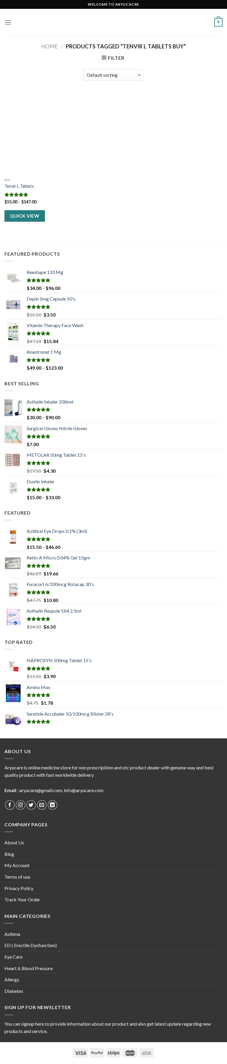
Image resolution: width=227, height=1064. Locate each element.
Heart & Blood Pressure (28, 968)
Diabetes (13, 991)
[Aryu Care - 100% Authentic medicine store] (113, 22)
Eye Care (13, 956)
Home (49, 46)
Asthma (12, 934)
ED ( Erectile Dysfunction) (30, 945)
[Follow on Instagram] (20, 805)
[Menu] (8, 22)
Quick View (24, 215)
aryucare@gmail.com (40, 790)
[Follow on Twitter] (31, 805)
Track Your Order (22, 899)
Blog (9, 854)
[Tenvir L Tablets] (38, 134)
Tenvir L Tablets (19, 186)
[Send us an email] (42, 805)
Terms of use (17, 876)
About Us (14, 842)
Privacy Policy (18, 888)
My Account (17, 865)
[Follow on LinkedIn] (52, 805)
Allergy (11, 979)
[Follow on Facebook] (10, 805)
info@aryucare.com (83, 790)
